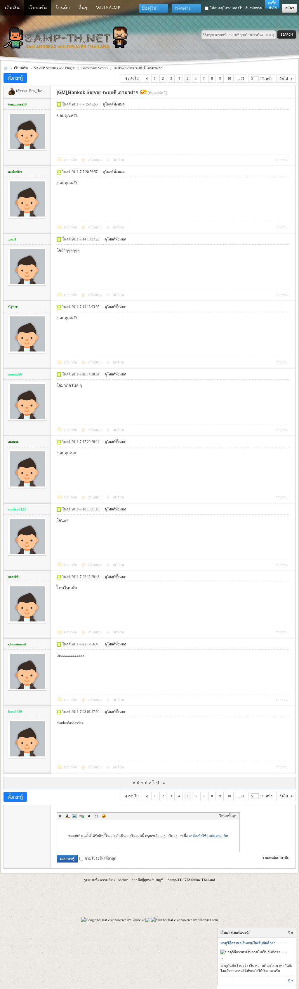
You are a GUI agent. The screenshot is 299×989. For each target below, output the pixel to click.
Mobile (123, 880)
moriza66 (15, 374)
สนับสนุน (95, 160)
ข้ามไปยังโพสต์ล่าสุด (100, 858)
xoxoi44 (14, 577)
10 (229, 79)
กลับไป (133, 79)
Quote (89, 816)
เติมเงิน (12, 7)
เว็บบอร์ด (37, 7)
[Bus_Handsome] (11, 91)
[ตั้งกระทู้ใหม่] (15, 78)
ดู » (290, 980)
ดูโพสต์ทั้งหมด (114, 104)
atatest (13, 442)
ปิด (290, 933)
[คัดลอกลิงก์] (157, 93)
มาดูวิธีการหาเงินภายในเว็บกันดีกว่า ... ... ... (253, 943)
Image (74, 816)
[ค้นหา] (288, 34)
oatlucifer (15, 172)
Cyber (13, 307)
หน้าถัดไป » (149, 783)
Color (67, 816)
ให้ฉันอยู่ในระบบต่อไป (227, 8)
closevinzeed (17, 644)
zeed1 (12, 239)
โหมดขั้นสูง (228, 816)
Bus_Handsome (40, 91)
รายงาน (282, 160)
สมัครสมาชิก (218, 836)
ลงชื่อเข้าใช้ (197, 836)
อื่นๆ (83, 7)
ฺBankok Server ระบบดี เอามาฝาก (138, 68)
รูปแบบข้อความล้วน (99, 880)
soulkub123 (17, 509)
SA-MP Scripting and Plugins (55, 68)
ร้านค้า (62, 7)
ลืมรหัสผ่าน (253, 8)
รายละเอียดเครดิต (275, 857)
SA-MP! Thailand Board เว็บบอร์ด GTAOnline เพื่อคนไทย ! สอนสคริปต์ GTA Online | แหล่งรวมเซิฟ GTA (6, 68)
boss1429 (15, 712)
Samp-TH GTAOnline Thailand (191, 880)
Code (96, 816)
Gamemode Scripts (94, 68)
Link (82, 816)
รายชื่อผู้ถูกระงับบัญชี (147, 880)
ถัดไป (283, 79)
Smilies (104, 816)
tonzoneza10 (17, 104)
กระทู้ (270, 34)
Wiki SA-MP (108, 7)
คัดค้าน (118, 160)
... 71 (240, 79)
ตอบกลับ (70, 160)
